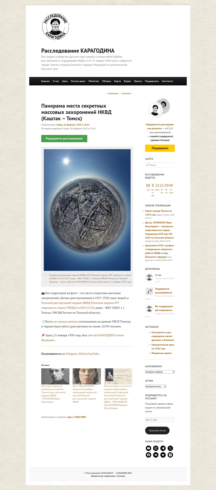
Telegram (71, 354)
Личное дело (78, 81)
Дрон (70, 417)
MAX (82, 354)
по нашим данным (66, 321)
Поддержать (152, 81)
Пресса (138, 81)
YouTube (93, 354)
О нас (56, 81)
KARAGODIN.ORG (124, 473)
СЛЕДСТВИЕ (80, 417)
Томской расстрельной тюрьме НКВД (65, 303)
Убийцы (106, 81)
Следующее (127, 93)
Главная (45, 81)
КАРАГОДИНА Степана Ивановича (92, 281)
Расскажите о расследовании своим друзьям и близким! (162, 336)
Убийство (93, 81)
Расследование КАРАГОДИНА (77, 50)
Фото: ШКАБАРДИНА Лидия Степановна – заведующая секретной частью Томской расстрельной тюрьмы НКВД (85, 393)
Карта (117, 81)
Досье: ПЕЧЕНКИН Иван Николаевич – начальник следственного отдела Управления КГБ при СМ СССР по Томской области (159, 230)
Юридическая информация (103, 476)
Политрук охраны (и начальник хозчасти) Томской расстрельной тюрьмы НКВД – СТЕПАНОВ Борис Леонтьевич (53, 393)
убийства (71, 281)
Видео (127, 81)
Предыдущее (112, 93)
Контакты (167, 81)
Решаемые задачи (161, 353)
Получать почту (157, 430)
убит (91, 335)
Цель (65, 81)
